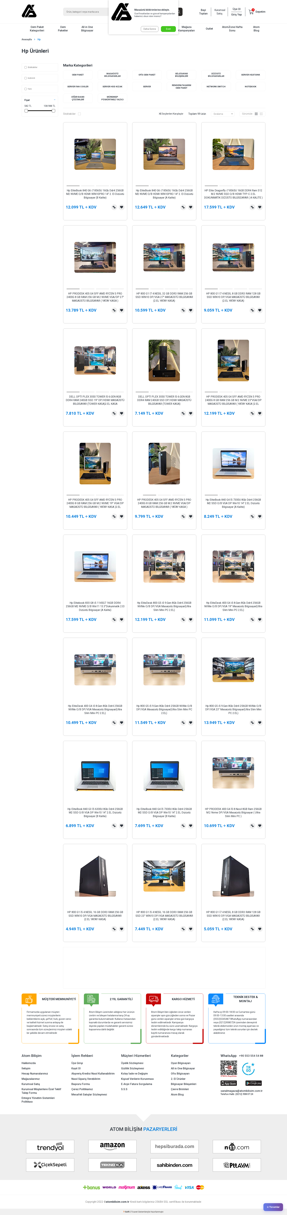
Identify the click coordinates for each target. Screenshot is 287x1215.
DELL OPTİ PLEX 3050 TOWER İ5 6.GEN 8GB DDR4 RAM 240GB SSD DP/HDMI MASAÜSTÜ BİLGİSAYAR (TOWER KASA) (164, 400)
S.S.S (124, 1089)
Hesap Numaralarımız (35, 1073)
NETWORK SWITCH (216, 86)
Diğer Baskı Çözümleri (77, 98)
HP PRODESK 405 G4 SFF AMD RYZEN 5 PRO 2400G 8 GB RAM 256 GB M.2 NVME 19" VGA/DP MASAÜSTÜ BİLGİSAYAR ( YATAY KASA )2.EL (95, 503)
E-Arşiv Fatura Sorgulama (136, 1084)
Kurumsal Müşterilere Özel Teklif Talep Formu (41, 1091)
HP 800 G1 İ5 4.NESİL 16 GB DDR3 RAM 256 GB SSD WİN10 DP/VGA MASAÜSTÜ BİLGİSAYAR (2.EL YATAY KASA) (95, 916)
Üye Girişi (77, 1063)
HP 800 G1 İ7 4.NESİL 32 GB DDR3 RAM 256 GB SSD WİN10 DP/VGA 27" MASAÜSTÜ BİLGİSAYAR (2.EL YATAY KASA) (164, 297)
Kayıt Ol (76, 1068)
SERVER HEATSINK (250, 74)
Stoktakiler (32, 67)
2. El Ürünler (178, 1078)
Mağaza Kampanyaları (186, 28)
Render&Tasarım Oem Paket (181, 86)
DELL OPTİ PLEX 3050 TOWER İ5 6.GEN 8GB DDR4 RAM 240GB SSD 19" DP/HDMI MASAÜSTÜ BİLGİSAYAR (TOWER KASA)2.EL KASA (95, 400)
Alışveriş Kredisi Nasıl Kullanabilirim (93, 1073)
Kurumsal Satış (219, 11)
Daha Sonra (150, 29)
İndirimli (31, 78)
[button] (73, 185)
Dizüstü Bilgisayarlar (216, 74)
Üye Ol (236, 9)
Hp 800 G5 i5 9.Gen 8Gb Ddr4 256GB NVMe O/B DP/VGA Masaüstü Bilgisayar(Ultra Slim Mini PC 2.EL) (164, 709)
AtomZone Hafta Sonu (232, 28)
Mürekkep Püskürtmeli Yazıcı (112, 98)
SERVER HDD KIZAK (112, 86)
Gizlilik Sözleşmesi (132, 1068)
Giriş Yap (236, 14)
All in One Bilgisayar (87, 28)
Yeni (30, 89)
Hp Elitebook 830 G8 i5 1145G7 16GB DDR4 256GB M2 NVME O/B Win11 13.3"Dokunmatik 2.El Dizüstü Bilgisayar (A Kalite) (95, 606)
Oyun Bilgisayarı (181, 1063)
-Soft (126, 1212)
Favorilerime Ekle (122, 207)
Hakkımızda (29, 1063)
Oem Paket (78, 74)
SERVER (147, 86)
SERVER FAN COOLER (77, 86)
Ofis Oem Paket (147, 74)
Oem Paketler (63, 28)
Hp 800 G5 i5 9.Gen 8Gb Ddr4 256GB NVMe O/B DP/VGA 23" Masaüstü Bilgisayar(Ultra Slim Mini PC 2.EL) (233, 709)
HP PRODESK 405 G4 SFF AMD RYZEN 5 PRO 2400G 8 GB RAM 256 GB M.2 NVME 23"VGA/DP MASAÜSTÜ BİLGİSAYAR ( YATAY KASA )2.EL (233, 400)
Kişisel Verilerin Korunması (137, 1078)
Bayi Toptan (203, 11)
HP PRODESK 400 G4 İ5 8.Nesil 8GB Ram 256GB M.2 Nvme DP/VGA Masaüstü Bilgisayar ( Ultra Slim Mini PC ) (233, 812)
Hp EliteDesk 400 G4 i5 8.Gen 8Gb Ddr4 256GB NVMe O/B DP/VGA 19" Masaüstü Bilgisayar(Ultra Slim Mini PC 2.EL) (233, 606)
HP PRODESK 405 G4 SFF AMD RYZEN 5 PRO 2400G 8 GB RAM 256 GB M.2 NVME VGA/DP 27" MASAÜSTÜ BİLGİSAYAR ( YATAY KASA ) (95, 297)
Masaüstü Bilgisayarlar (112, 74)
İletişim (26, 1068)
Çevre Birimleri (180, 1089)
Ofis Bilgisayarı (180, 1073)
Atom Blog (256, 28)
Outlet (209, 28)
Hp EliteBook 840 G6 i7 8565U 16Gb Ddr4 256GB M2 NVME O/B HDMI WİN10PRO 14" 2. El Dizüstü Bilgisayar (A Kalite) (164, 194)
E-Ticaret (134, 1212)
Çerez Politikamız (82, 1089)
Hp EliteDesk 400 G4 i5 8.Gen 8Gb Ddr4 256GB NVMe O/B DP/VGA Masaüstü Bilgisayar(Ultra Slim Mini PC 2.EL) (95, 709)
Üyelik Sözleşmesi (132, 1063)
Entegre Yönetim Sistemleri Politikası (38, 1099)
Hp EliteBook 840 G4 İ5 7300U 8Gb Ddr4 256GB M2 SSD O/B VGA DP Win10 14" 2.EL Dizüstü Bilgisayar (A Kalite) (233, 503)
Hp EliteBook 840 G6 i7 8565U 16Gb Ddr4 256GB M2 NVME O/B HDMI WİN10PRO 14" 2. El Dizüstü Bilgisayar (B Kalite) (95, 194)
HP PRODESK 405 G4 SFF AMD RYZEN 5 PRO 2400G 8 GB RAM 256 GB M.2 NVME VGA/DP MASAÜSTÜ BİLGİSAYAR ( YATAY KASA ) (164, 503)
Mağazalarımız (31, 1078)
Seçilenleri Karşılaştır (172, 113)
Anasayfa (27, 39)
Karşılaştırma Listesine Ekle (114, 207)
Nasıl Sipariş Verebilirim (85, 1078)
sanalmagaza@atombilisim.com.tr (242, 1090)
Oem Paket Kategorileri (37, 28)
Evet (168, 29)
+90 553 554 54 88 (251, 1055)
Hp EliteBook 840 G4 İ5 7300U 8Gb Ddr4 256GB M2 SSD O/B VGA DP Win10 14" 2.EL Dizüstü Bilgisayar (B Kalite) (164, 812)
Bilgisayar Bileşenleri (181, 74)
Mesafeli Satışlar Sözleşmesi (89, 1094)
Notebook (250, 86)
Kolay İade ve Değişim (134, 1073)
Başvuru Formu (80, 1084)
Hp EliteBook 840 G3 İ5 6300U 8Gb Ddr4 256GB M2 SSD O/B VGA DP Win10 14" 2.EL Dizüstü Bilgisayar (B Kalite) (95, 812)
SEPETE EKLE (95, 215)
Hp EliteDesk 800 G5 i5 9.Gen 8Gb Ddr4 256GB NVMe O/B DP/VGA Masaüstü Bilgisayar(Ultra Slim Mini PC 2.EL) (164, 606)
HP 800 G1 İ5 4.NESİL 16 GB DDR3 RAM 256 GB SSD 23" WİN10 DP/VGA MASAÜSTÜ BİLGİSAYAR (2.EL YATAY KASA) (164, 916)
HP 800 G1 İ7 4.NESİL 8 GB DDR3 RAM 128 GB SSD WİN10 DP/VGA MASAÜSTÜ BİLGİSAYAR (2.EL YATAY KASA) (233, 297)
